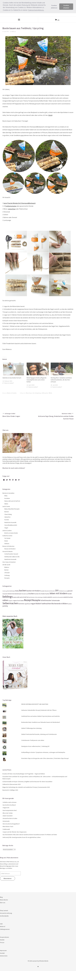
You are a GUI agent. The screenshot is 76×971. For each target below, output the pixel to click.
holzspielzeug (38, 393)
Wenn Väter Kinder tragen (11, 415)
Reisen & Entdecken (8, 546)
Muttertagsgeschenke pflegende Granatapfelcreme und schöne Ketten (36, 380)
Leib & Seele (6, 506)
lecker (70, 594)
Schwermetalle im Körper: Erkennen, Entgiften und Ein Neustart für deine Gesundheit (27, 781)
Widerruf (2, 926)
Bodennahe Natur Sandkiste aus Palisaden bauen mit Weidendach (40, 722)
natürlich (49, 597)
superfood (27, 604)
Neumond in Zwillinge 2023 (10, 790)
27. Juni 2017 (5, 31)
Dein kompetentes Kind (10, 810)
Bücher (6, 570)
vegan (33, 603)
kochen (31, 593)
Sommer (21, 604)
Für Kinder (7, 538)
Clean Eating (8, 514)
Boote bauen (29, 393)
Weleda (50, 393)
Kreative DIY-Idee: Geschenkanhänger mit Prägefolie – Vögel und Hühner (23, 774)
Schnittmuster (46, 600)
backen (22, 590)
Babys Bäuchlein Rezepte (11, 509)
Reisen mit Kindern (10, 549)
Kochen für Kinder (39, 594)
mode (45, 597)
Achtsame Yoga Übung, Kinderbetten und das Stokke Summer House (56, 416)
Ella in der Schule (8, 813)
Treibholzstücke (10, 206)
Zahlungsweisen (5, 929)
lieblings (7, 596)
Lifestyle (7, 572)
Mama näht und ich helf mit (12, 501)
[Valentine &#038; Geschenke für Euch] (13, 369)
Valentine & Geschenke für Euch (11, 378)
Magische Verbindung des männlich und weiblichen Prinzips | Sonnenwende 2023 (26, 787)
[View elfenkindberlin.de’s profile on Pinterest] (12, 480)
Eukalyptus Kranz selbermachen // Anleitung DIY (35, 746)
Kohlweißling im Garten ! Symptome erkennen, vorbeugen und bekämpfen (43, 752)
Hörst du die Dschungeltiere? (11, 824)
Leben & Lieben (7, 530)
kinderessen (18, 594)
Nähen (6, 504)
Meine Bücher (4, 900)
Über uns (2, 902)
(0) (58, 20)
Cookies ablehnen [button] (54, 7)
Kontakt (2, 953)
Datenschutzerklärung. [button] (36, 10)
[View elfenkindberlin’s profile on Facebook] (3, 480)
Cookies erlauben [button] (66, 7)
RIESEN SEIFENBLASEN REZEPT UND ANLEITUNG (34, 704)
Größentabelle (4, 916)
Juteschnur (12, 209)
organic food (16, 600)
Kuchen (47, 594)
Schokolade (55, 600)
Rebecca (14, 31)
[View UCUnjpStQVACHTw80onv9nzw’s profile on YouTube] (15, 480)
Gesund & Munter (7, 551)
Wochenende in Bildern (59, 603)
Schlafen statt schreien (9, 802)
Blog (1, 897)
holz (34, 393)
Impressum (3, 950)
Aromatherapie (11, 591)
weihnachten (46, 603)
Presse (2, 942)
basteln (43, 591)
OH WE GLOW (6, 565)
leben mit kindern (58, 593)
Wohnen (6, 543)
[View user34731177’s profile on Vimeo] (18, 480)
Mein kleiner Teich (8, 826)
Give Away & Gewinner (9, 562)
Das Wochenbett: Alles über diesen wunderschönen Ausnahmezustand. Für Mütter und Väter (30, 834)
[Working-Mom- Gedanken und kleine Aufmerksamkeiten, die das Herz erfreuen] (62, 369)
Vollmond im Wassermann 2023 (11, 784)
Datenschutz (3, 956)
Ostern (22, 600)
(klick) (50, 115)
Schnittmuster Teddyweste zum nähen (32, 740)
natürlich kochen (68, 597)
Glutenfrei (7, 517)
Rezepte (7, 578)
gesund (69, 591)
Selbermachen (45, 393)
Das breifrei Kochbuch (9, 805)
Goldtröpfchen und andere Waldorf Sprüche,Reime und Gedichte (40, 716)
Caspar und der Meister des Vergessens (15, 832)
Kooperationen (4, 937)
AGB (1, 924)
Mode (6, 541)
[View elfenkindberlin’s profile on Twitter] (6, 480)
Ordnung (7, 575)
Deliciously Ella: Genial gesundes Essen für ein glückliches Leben (22, 837)
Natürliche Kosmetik (10, 522)
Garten (65, 591)
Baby (5, 496)
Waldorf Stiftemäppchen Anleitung (31, 728)
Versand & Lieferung (6, 913)
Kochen (6, 520)
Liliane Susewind (7, 816)
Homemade (6, 821)
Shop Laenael (4, 910)
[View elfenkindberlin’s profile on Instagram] (9, 480)
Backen (6, 512)
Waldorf (38, 603)
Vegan (6, 528)
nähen (5, 600)
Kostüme (7, 498)
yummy (5, 606)
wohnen (70, 603)
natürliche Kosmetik (57, 597)
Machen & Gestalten (12, 393)
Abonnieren (7, 878)
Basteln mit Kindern (50, 591)
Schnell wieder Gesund (11, 554)
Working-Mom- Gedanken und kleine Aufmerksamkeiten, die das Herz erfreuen (61, 380)
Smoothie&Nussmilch (10, 525)
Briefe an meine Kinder (11, 533)
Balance (6, 567)
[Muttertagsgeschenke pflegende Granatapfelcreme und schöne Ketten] (38, 369)
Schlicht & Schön (7, 536)
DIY (56, 590)
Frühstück (61, 591)
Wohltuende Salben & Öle (11, 557)
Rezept (28, 600)
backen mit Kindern (33, 591)
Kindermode (25, 593)
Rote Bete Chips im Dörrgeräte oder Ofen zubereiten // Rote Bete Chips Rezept (45, 758)
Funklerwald (6, 829)
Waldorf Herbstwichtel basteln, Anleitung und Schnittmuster (39, 734)
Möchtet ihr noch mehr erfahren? (13, 468)
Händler (2, 940)
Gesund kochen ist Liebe (10, 818)
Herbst (10, 594)
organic (11, 600)
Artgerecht (6, 808)
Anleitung (4, 591)
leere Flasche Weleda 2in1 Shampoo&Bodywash (20, 203)
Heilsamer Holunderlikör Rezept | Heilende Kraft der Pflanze (39, 710)
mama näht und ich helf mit (21, 597)
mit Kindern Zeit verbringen (36, 597)
